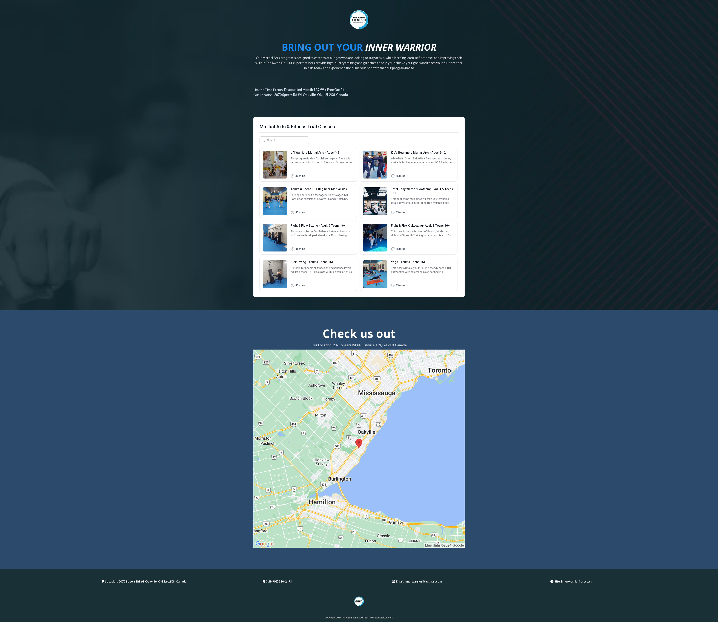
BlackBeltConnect (384, 617)
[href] (359, 449)
